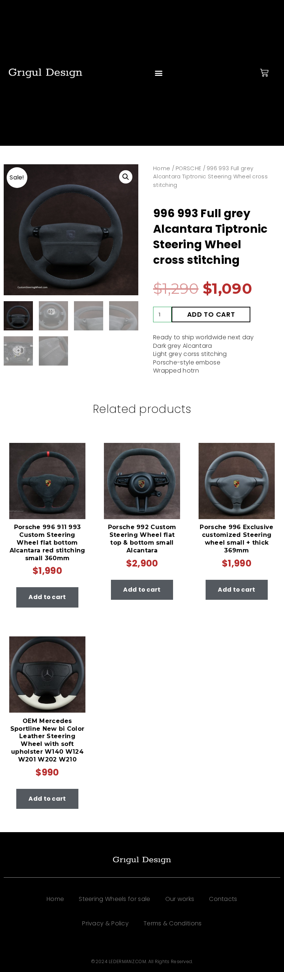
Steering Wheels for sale (114, 899)
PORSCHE (188, 168)
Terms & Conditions (172, 923)
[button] (159, 73)
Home (161, 168)
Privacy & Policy (105, 923)
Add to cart (211, 314)
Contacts (223, 899)
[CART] (264, 73)
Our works (180, 899)
